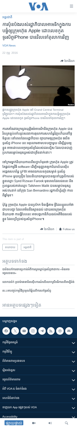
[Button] (67, 61)
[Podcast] (60, 331)
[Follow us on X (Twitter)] (15, 331)
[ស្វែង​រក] (66, 423)
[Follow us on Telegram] (42, 331)
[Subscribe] (69, 331)
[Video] (34, 423)
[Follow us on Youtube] (24, 331)
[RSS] (51, 331)
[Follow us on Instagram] (33, 331)
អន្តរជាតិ (7, 17)
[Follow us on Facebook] (6, 331)
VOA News (9, 45)
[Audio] (50, 423)
